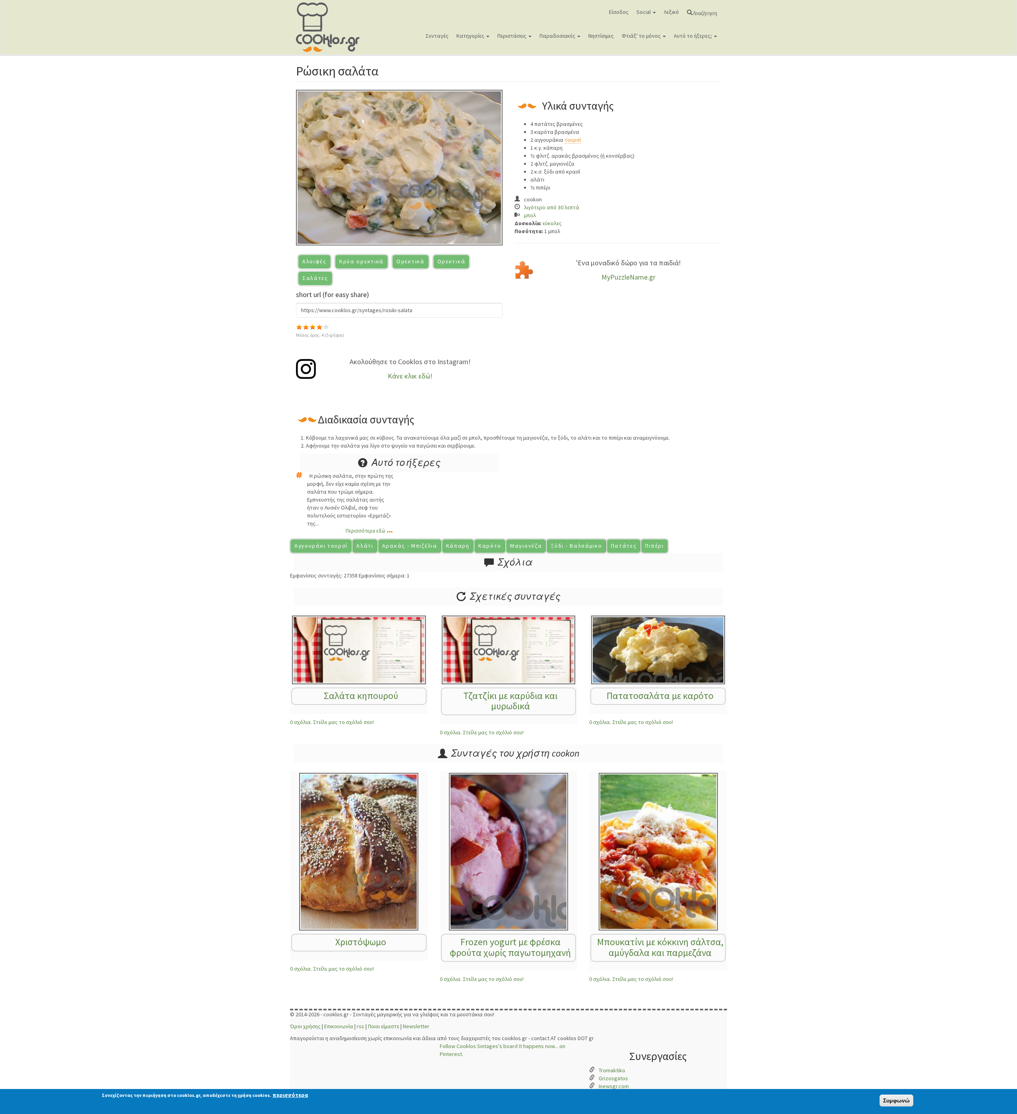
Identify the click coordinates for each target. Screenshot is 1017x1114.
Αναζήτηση (704, 12)
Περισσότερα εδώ (365, 530)
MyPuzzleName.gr (628, 277)
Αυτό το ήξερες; (693, 35)
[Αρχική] (330, 27)
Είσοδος (618, 11)
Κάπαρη (458, 545)
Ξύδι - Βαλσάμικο (576, 545)
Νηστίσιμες (601, 35)
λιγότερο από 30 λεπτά (551, 207)
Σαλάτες (315, 278)
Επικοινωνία (338, 1026)
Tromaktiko (612, 1070)
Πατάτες (624, 545)
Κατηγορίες (470, 35)
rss (360, 1026)
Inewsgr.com (614, 1086)
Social (644, 11)
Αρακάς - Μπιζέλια (409, 545)
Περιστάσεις (512, 35)
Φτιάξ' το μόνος (642, 35)
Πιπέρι (654, 545)
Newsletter (416, 1026)
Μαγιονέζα (526, 545)
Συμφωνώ (896, 1100)
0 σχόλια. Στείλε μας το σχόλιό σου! (332, 722)
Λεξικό (671, 11)
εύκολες (552, 223)
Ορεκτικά (410, 261)
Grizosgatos (613, 1078)
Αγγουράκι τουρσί (321, 545)
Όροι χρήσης (305, 1026)
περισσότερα (290, 1095)
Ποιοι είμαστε (383, 1026)
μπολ (530, 215)
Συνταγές (437, 35)
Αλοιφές (314, 261)
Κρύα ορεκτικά (361, 261)
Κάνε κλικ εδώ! (410, 375)
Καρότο (489, 545)
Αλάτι (364, 545)
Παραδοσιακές (557, 35)
